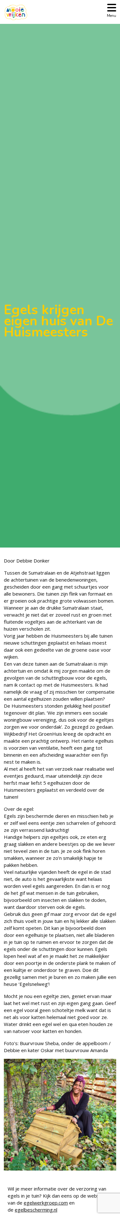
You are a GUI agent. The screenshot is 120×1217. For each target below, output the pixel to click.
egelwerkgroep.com (46, 1202)
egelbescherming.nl (36, 1209)
